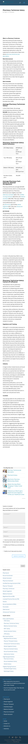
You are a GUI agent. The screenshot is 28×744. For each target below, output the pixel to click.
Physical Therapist (8, 586)
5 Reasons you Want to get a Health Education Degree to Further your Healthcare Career (16, 492)
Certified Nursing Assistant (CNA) (11, 583)
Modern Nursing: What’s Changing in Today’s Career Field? (15, 485)
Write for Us (7, 726)
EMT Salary (7, 628)
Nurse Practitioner (8, 575)
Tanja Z (5, 12)
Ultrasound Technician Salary (12, 643)
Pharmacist (6, 573)
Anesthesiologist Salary (10, 668)
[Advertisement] (14, 26)
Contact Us (7, 723)
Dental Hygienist (7, 591)
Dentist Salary (7, 664)
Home (5, 721)
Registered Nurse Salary (10, 638)
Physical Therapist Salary (10, 641)
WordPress (16, 742)
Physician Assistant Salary (11, 649)
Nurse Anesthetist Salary (10, 661)
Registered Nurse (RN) (9, 596)
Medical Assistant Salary (10, 626)
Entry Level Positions (8, 619)
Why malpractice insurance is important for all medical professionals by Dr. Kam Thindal (14, 683)
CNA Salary (7, 620)
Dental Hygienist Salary (10, 646)
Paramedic (6, 607)
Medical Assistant (7, 594)
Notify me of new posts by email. (13, 551)
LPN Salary (7, 634)
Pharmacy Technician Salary (11, 623)
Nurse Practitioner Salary (10, 651)
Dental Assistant (7, 578)
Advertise (6, 728)
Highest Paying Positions (9, 666)
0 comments (11, 12)
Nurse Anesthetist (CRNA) (9, 604)
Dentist (5, 601)
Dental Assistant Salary (10, 631)
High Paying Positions (8, 656)
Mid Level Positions (8, 636)
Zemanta (23, 498)
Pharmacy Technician (8, 588)
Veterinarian (6, 609)
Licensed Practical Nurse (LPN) (11, 599)
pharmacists (7, 204)
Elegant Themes (16, 740)
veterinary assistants (8, 194)
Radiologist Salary (9, 671)
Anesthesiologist (8, 706)
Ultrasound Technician (9, 612)
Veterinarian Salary (9, 654)
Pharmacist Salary (12, 475)
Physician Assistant (8, 581)
